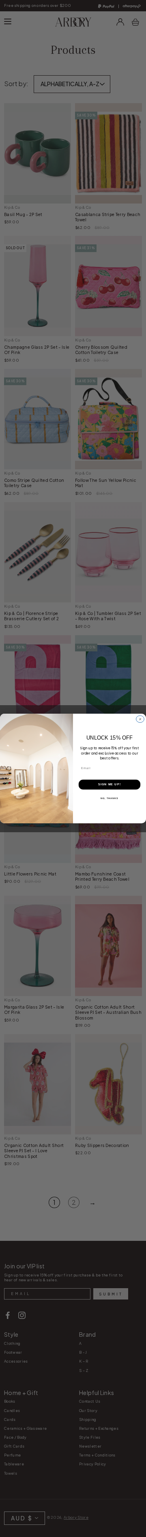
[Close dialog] (140, 719)
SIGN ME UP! (109, 784)
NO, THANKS (109, 798)
